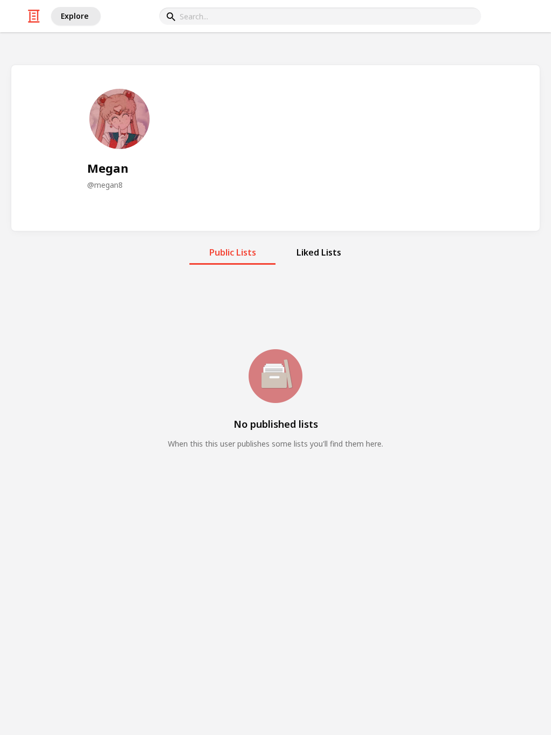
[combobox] (320, 16)
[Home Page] (34, 16)
